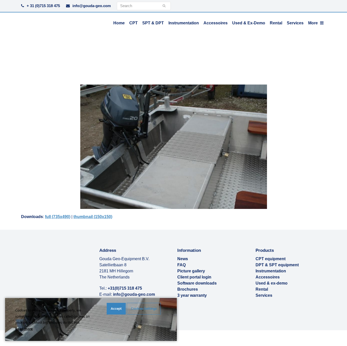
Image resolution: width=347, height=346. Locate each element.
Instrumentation (271, 271)
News (182, 259)
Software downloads (197, 283)
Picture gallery (191, 271)
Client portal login (194, 277)
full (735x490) (57, 217)
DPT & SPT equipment (277, 265)
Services (264, 295)
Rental (262, 289)
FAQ (181, 265)
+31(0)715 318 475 (125, 288)
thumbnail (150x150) (92, 217)
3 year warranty (192, 295)
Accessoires (268, 277)
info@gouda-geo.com (91, 6)
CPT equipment (271, 259)
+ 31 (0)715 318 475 (43, 6)
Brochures (187, 289)
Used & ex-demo (272, 283)
